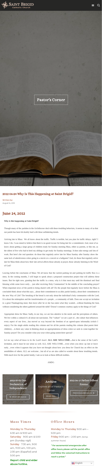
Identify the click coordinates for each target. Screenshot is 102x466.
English (79, 463)
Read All (51, 396)
